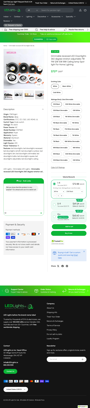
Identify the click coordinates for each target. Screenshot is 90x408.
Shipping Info (52, 312)
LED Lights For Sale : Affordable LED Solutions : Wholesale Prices (26, 400)
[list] (24, 69)
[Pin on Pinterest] (67, 266)
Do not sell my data (54, 334)
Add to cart (69, 226)
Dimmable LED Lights (21, 169)
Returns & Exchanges (57, 3)
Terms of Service (53, 325)
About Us (50, 308)
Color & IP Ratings (58, 167)
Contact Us (10, 371)
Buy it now (68, 233)
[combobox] (49, 10)
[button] (85, 10)
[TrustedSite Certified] (57, 242)
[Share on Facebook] (62, 266)
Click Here (11, 4)
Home (5, 45)
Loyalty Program (53, 339)
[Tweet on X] (58, 266)
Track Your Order (41, 3)
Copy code (52, 39)
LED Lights (8, 169)
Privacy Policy (52, 330)
